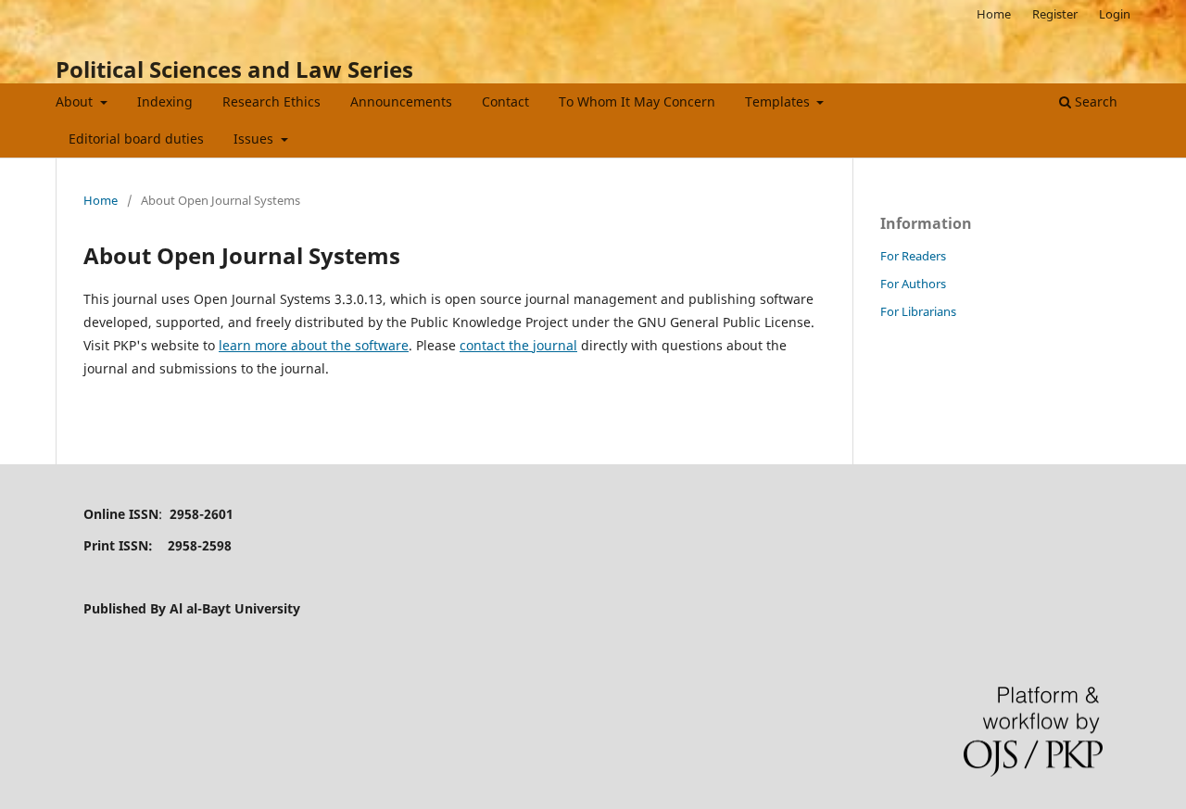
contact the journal (518, 345)
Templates (779, 101)
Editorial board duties (136, 138)
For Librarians (918, 311)
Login (1114, 14)
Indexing (165, 101)
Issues (255, 138)
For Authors (913, 283)
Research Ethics (271, 101)
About (76, 101)
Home (994, 14)
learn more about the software (314, 345)
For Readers (913, 255)
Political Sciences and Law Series (234, 69)
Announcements (401, 101)
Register (1055, 14)
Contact (505, 101)
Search (1094, 101)
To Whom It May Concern (637, 101)
